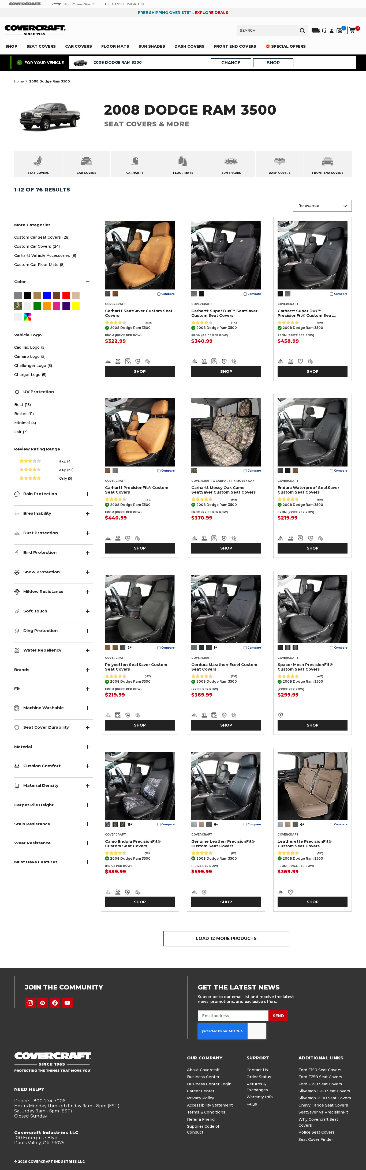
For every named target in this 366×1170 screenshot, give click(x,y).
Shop (140, 371)
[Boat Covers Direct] (73, 4)
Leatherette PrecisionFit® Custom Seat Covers (305, 843)
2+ (130, 647)
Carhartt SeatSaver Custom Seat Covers (139, 313)
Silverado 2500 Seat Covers (324, 1098)
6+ (216, 824)
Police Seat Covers (316, 1132)
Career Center (200, 1091)
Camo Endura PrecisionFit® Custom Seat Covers (133, 843)
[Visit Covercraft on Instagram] (30, 1003)
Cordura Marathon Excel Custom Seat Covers (224, 667)
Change (230, 62)
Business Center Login (209, 1084)
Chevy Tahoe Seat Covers (323, 1105)
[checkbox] (18, 296)
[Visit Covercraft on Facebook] (55, 1003)
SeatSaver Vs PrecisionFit (323, 1112)
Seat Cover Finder (315, 1139)
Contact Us (257, 1069)
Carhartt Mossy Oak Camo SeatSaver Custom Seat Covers (223, 490)
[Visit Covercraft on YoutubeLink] (67, 1003)
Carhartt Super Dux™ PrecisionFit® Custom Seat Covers (305, 313)
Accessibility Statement (210, 1105)
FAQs (252, 1104)
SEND (278, 1015)
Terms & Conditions (206, 1112)
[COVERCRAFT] (35, 30)
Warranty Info (260, 1096)
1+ (215, 647)
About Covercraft (203, 1069)
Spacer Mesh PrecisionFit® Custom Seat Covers (305, 667)
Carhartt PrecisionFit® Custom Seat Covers (136, 490)
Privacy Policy (200, 1098)
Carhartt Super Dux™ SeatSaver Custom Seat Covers (224, 313)
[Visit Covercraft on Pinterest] (42, 1003)
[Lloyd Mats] (124, 4)
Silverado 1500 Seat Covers (324, 1091)
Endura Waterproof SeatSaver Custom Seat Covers (308, 490)
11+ (130, 824)
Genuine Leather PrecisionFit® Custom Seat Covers (223, 843)
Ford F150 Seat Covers (319, 1069)
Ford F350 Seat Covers (320, 1084)
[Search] (302, 30)
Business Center (203, 1076)
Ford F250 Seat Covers (320, 1076)
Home (19, 81)
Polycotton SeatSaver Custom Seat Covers (136, 667)
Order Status (259, 1076)
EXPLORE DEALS (211, 12)
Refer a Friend (201, 1119)
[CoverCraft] (25, 4)
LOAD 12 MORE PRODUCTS (226, 938)
